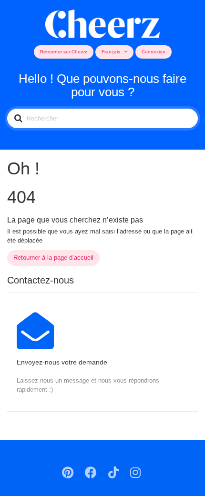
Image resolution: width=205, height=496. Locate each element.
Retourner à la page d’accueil (53, 257)
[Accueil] (102, 22)
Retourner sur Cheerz (63, 51)
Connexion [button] (153, 51)
